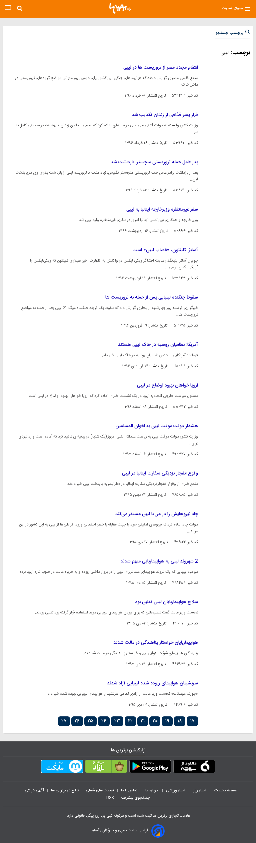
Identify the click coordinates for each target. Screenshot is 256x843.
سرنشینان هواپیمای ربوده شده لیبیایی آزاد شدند (152, 683)
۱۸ (179, 721)
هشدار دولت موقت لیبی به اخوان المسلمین (157, 426)
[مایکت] (62, 768)
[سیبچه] (194, 768)
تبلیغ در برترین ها (65, 790)
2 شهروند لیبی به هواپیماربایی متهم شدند (159, 561)
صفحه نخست (225, 790)
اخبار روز (200, 790)
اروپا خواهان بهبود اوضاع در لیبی (167, 385)
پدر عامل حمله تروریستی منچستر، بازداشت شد (154, 162)
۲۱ (143, 721)
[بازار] (106, 768)
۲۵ (90, 721)
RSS (110, 797)
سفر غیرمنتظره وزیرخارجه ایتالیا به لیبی (162, 209)
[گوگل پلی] (150, 768)
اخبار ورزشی (176, 790)
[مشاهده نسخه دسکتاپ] (8, 8)
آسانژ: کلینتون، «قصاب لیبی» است (165, 250)
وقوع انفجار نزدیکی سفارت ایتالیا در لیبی (160, 473)
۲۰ (155, 721)
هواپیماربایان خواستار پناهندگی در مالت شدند (155, 642)
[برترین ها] (120, 8)
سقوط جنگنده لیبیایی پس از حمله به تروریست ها (151, 297)
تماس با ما (129, 790)
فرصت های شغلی (100, 790)
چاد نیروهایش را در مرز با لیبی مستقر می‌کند (156, 514)
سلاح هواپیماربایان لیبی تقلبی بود (166, 602)
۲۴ (103, 721)
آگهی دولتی (34, 790)
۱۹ (167, 721)
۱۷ (192, 721)
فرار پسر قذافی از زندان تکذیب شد (165, 115)
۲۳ (117, 721)
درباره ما (152, 790)
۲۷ (64, 721)
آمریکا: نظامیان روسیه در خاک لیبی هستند (158, 345)
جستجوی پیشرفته (135, 797)
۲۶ (77, 721)
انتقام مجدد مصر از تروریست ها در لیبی (160, 67)
